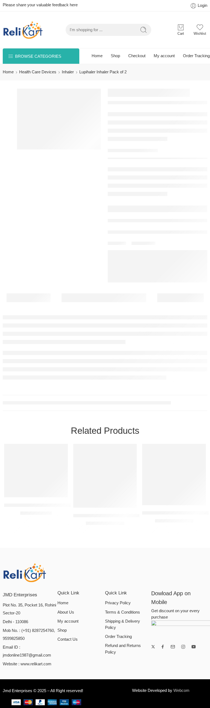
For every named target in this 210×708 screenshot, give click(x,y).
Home (97, 56)
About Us (65, 612)
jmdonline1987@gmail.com (27, 655)
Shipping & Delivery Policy (122, 624)
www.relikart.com (36, 664)
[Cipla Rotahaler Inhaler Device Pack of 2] (36, 470)
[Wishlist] (36, 491)
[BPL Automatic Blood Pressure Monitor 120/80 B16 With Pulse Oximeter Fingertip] (105, 476)
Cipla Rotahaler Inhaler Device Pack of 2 (45, 505)
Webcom (181, 690)
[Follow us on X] (153, 647)
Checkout (136, 56)
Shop (115, 56)
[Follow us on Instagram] (183, 646)
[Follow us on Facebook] (163, 647)
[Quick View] (47, 491)
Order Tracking (196, 56)
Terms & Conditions (122, 612)
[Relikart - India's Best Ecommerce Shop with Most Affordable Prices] (23, 30)
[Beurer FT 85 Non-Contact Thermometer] (174, 474)
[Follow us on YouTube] (193, 646)
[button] (25, 491)
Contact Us (67, 639)
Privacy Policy (118, 603)
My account (164, 56)
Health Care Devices (37, 72)
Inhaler (68, 72)
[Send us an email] (172, 646)
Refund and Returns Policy (123, 648)
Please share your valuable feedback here (40, 5)
